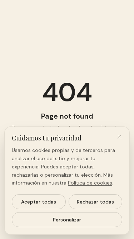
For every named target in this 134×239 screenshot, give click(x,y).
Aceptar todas (38, 202)
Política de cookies (90, 183)
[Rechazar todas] (119, 137)
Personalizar (67, 219)
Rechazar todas (95, 202)
